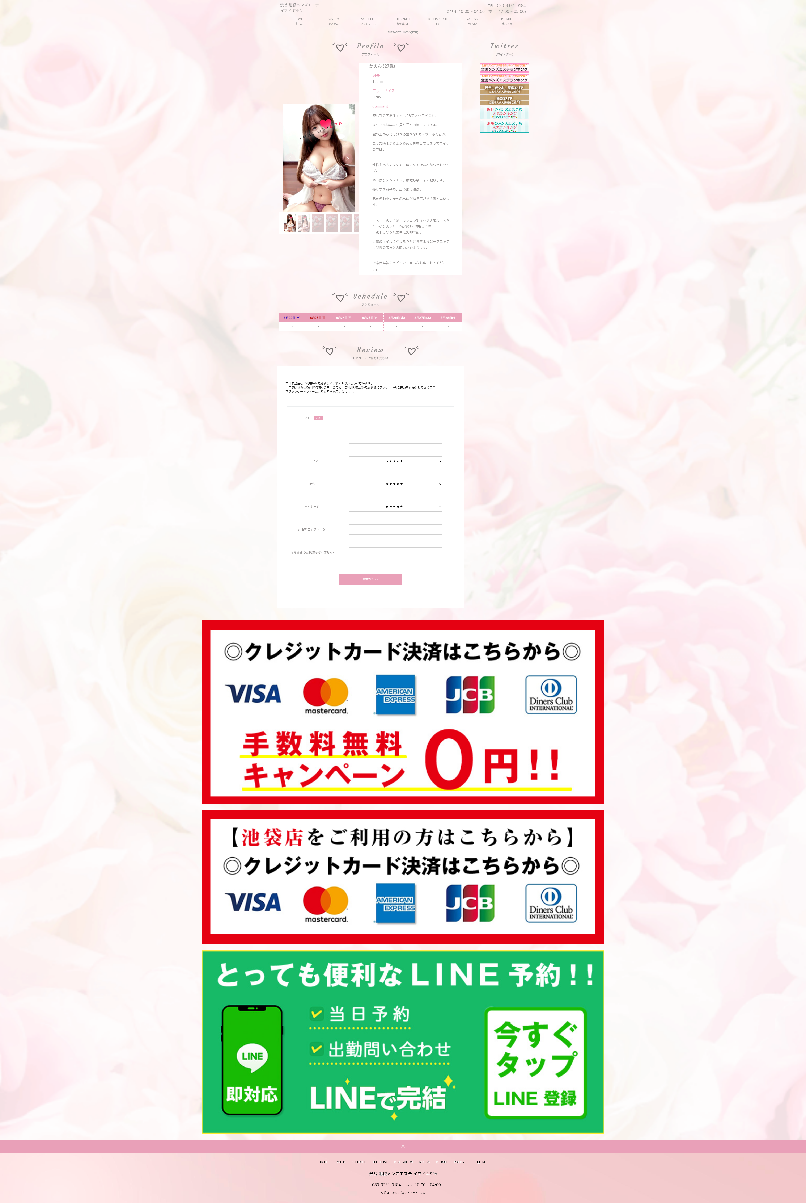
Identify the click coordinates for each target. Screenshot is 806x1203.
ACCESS (472, 21)
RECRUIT (507, 21)
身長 (376, 75)
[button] (347, 158)
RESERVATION (437, 21)
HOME (299, 21)
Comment (380, 106)
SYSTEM (333, 21)
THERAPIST (403, 21)
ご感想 (311, 418)
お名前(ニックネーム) (312, 529)
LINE (483, 1162)
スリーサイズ (383, 90)
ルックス (312, 461)
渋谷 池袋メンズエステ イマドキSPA (299, 7)
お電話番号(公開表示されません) (312, 552)
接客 (312, 484)
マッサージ (312, 506)
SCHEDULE (368, 21)
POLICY (459, 1162)
